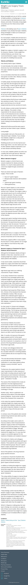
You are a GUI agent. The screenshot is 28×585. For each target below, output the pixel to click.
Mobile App (4, 562)
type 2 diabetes (22, 29)
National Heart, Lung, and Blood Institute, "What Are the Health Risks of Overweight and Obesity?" (15, 528)
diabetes (23, 18)
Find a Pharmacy (5, 552)
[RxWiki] (5, 1)
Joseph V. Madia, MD (22, 13)
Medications (4, 556)
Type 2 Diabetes (22, 520)
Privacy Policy (4, 569)
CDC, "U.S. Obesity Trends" (10, 536)
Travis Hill (12, 13)
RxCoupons (4, 560)
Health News (4, 554)
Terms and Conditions (6, 567)
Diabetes (3, 522)
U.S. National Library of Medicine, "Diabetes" (13, 525)
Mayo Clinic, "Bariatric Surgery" (11, 534)
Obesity (3, 29)
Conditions (3, 558)
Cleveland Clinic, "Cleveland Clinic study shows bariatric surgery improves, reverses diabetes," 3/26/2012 (15, 541)
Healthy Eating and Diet (11, 520)
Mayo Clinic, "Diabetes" (10, 526)
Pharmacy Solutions (6, 565)
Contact (3, 571)
